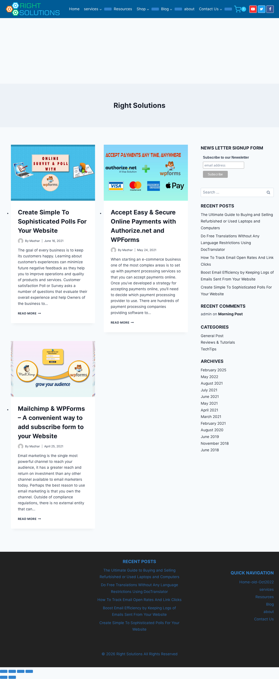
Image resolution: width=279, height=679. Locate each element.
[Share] (20, 671)
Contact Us (264, 619)
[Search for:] (237, 192)
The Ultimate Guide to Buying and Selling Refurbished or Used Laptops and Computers (237, 221)
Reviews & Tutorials (218, 342)
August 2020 (212, 430)
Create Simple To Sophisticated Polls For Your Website (52, 221)
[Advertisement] (139, 50)
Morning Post (230, 314)
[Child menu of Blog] (178, 9)
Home (74, 9)
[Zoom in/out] (3, 671)
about (189, 9)
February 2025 (213, 370)
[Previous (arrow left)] (3, 677)
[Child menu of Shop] (155, 9)
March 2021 (211, 416)
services (266, 589)
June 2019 (210, 437)
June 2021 (210, 396)
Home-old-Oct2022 (256, 582)
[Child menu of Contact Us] (228, 9)
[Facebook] (270, 9)
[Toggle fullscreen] (12, 671)
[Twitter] (261, 9)
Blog (270, 604)
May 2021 (209, 403)
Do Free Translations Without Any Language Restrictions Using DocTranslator (230, 242)
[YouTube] (253, 9)
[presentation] (53, 173)
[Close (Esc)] (29, 671)
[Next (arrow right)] (12, 677)
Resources (123, 9)
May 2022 (209, 377)
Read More (29, 313)
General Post (212, 336)
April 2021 (209, 410)
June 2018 (210, 450)
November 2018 (215, 443)
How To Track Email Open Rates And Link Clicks (139, 600)
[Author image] (20, 241)
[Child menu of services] (108, 9)
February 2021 (213, 423)
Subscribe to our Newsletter (226, 157)
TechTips (208, 349)
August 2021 (212, 383)
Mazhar (34, 241)
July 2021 (209, 390)
